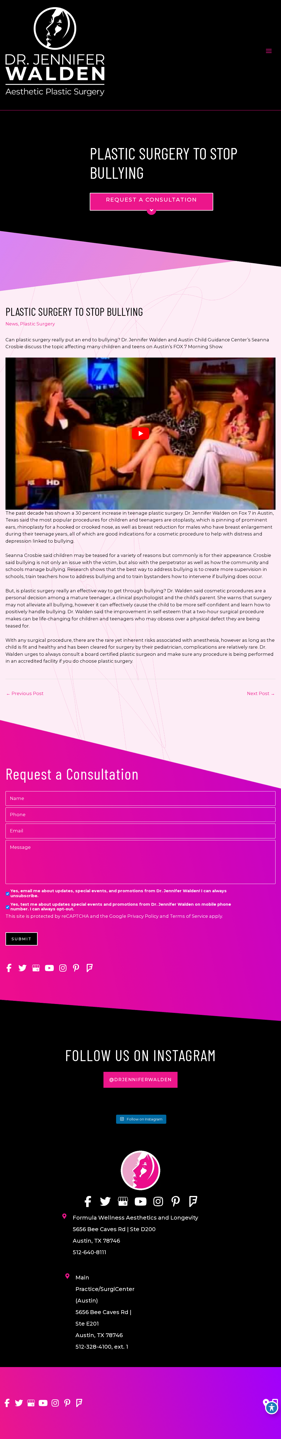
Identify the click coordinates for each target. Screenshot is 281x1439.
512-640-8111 (89, 1252)
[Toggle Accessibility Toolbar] (271, 1407)
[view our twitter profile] (22, 968)
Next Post (261, 693)
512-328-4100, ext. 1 (101, 1346)
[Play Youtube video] (140, 434)
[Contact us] (266, 1403)
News (11, 324)
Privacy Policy (143, 916)
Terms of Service (189, 916)
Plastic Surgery (37, 324)
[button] (140, 1080)
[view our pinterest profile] (76, 968)
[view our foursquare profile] (89, 968)
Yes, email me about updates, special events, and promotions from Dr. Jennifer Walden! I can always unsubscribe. (118, 893)
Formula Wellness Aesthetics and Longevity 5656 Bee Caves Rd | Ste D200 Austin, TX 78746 (135, 1229)
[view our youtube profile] (49, 968)
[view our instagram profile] (63, 968)
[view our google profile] (36, 968)
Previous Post (25, 693)
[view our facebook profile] (9, 968)
